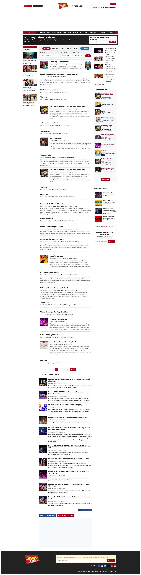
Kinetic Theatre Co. (57, 92)
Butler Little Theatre (57, 189)
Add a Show (105, 179)
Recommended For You (101, 188)
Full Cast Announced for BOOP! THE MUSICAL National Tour (29, 72)
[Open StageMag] (88, 65)
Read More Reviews (85, 510)
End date (76, 52)
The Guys (43, 97)
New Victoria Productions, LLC (52, 99)
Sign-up (106, 3)
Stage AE (56, 321)
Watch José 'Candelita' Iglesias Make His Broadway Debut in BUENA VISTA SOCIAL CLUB (110, 68)
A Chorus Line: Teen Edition (49, 123)
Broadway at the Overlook (59, 62)
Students (75, 32)
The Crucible (44, 302)
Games (86, 32)
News (48, 32)
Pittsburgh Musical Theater (69, 64)
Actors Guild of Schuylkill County (61, 305)
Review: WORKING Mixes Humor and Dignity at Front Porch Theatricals (69, 472)
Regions (108, 569)
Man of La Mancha (56, 256)
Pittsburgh (43, 32)
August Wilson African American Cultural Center (66, 206)
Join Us (95, 569)
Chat (65, 32)
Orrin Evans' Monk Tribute (49, 272)
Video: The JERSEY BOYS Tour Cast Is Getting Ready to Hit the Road (29, 100)
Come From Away (46, 218)
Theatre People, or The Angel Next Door (54, 312)
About (84, 569)
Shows (54, 32)
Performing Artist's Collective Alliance (62, 196)
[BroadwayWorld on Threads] (111, 565)
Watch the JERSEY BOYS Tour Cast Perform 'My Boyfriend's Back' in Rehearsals (110, 77)
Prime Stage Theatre (60, 344)
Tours (69, 48)
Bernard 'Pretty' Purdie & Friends (52, 204)
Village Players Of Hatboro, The (60, 337)
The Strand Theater (67, 258)
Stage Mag (93, 32)
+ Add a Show (30, 47)
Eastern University (57, 133)
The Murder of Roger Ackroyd (50, 90)
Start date (64, 52)
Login (111, 32)
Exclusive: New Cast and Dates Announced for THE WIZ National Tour (29, 58)
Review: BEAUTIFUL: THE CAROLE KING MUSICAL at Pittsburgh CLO (69, 447)
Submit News (101, 569)
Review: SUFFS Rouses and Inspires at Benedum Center (67, 417)
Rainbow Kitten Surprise (58, 319)
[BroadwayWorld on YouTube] (115, 565)
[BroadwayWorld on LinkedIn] (105, 565)
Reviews (85, 48)
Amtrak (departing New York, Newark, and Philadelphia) (59, 157)
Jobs (69, 32)
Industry (59, 32)
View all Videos (98, 85)
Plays (62, 48)
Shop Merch (28, 6)
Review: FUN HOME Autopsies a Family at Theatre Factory (68, 459)
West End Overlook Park (59, 76)
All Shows (46, 48)
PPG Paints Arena (58, 141)
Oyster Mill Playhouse (58, 363)
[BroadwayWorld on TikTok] (108, 565)
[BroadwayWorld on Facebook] (99, 565)
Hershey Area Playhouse (59, 125)
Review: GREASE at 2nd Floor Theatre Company (65, 405)
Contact (89, 569)
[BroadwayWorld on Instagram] (102, 565)
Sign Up (112, 42)
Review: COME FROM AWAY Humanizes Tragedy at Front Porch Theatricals (68, 393)
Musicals (55, 48)
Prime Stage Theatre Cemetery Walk (63, 342)
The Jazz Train (45, 155)
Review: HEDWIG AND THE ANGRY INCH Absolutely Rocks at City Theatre (69, 485)
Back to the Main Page (47, 515)
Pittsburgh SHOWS (101, 89)
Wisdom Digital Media (94, 571)
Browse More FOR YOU (104, 226)
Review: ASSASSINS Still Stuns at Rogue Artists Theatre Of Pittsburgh (69, 380)
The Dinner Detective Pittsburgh (62, 109)
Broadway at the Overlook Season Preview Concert (59, 74)
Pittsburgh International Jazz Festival (54, 288)
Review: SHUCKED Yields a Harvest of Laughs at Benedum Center (68, 498)
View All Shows (105, 176)
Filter (88, 55)
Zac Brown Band (55, 138)
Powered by (28, 42)
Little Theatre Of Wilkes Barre (60, 220)
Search (42, 52)
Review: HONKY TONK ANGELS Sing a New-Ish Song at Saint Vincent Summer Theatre (69, 429)
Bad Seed (43, 361)
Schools (76, 48)
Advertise (78, 569)
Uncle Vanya (44, 194)
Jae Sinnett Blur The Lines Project (52, 239)
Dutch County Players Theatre (60, 314)
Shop (81, 32)
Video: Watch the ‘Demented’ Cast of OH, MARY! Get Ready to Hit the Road (29, 86)
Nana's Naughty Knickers (49, 335)
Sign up (111, 241)
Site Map (114, 569)
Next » (73, 369)
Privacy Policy (112, 571)
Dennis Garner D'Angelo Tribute (51, 227)
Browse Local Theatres (65, 515)
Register (103, 32)
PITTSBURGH (77, 6)
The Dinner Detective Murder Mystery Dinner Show (67, 107)
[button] (116, 32)
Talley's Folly (45, 131)
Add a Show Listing (37, 6)
